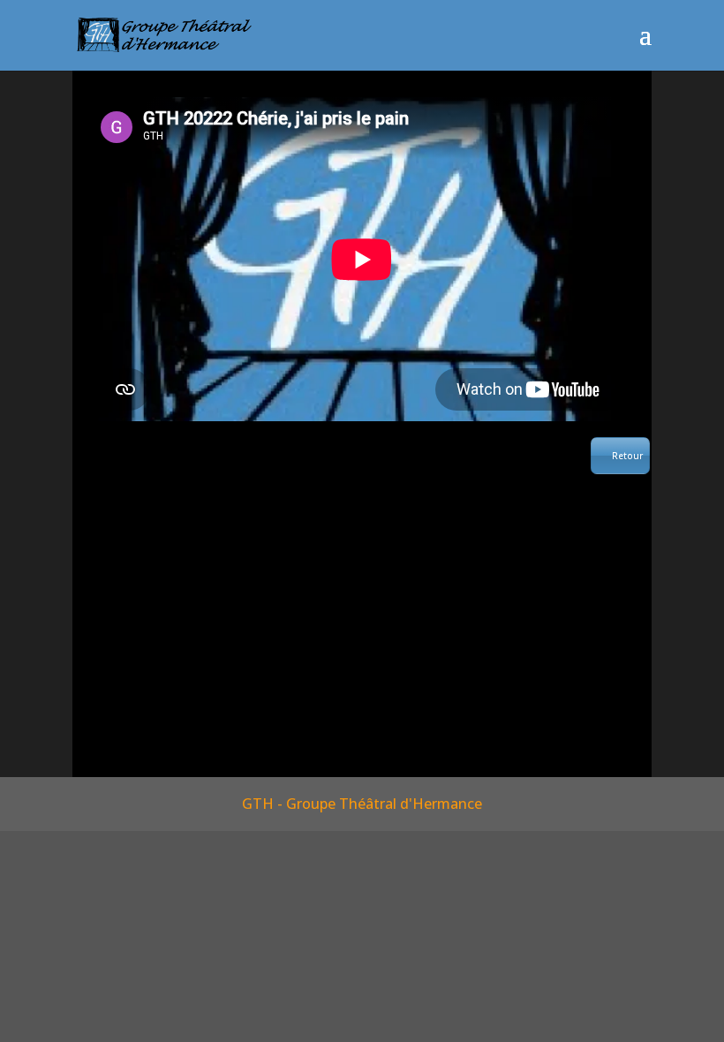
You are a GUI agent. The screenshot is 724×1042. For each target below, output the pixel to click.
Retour (627, 455)
